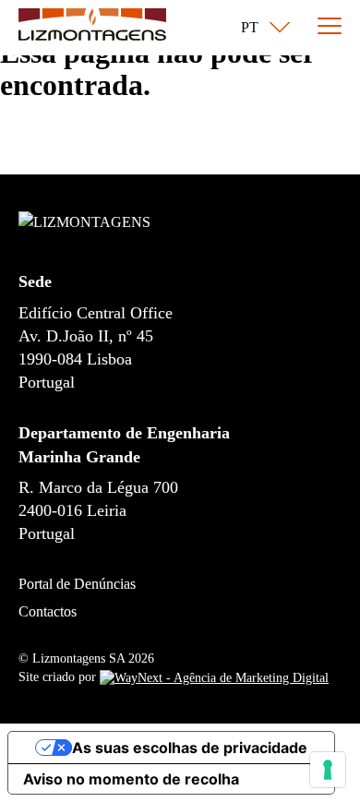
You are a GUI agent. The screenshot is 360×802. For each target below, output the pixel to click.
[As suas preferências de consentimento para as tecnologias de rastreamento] (327, 769)
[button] (262, 27)
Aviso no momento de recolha (131, 779)
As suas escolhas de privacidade (189, 747)
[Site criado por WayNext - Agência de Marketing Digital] (214, 677)
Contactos (47, 611)
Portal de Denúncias (77, 584)
